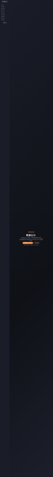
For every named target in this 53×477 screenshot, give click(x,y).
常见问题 (3, 18)
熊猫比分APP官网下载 (28, 242)
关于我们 (3, 9)
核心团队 (3, 13)
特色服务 (3, 8)
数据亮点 (3, 6)
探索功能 (37, 242)
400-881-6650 (4, 22)
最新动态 (3, 16)
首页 (2, 4)
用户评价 (3, 11)
